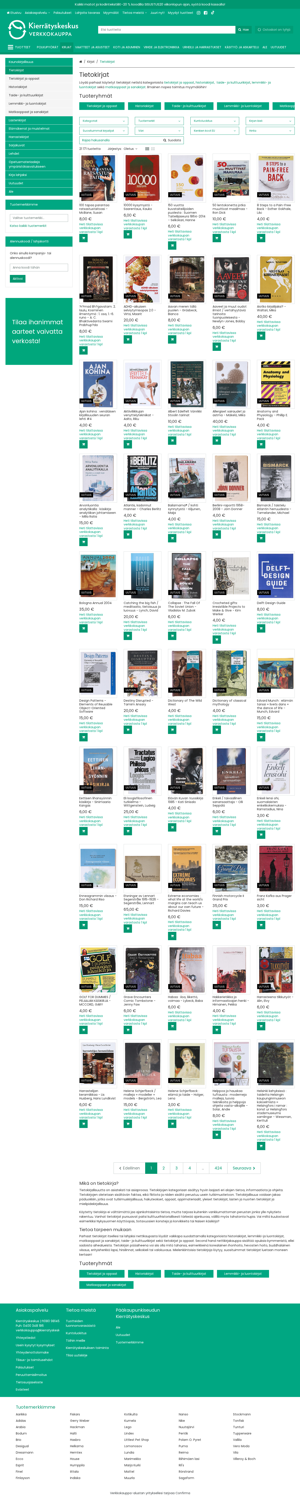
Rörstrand (186, 1471)
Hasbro (75, 1440)
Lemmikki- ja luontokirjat (243, 106)
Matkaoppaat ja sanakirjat (106, 1285)
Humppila (77, 1465)
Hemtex (76, 1452)
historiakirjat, (206, 82)
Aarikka (21, 1414)
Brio (18, 1440)
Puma (183, 1446)
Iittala (74, 1471)
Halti (73, 1433)
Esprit (20, 1465)
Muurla (129, 1478)
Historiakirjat (144, 106)
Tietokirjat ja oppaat (102, 106)
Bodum (21, 1433)
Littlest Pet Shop (136, 1440)
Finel (19, 1471)
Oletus (129, 149)
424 (218, 1168)
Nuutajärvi (186, 1427)
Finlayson (23, 1478)
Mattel (129, 1471)
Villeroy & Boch (244, 1459)
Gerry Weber (79, 1420)
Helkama (76, 1446)
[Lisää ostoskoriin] (83, 238)
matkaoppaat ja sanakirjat (125, 87)
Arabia (20, 1427)
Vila (235, 1452)
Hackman (77, 1427)
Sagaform (186, 1478)
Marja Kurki (132, 1465)
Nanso (183, 1414)
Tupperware (242, 1433)
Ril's (181, 1465)
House (75, 1459)
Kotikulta (130, 1414)
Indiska (75, 1478)
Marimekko (132, 1459)
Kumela (130, 1420)
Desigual (22, 1446)
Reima (183, 1452)
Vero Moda (241, 1446)
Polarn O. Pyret (190, 1440)
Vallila (237, 1440)
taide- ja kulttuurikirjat (233, 82)
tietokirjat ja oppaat (178, 82)
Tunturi (238, 1427)
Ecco (19, 1459)
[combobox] (175, 30)
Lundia (129, 1452)
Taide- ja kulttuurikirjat (189, 106)
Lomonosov (133, 1446)
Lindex (129, 1433)
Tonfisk (238, 1420)
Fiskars (75, 1414)
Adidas (21, 1420)
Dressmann (24, 1452)
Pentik (183, 1433)
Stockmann (242, 1414)
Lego (128, 1427)
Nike (182, 1420)
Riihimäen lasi (189, 1459)
